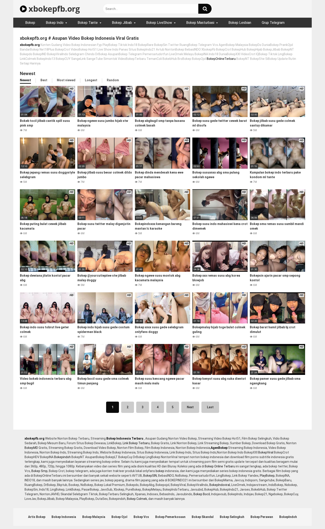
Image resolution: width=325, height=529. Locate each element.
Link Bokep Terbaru (136, 443)
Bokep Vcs (141, 517)
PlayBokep (267, 475)
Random (113, 80)
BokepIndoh (288, 517)
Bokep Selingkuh (232, 517)
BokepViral (265, 452)
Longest (91, 80)
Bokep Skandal (203, 517)
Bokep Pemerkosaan (170, 517)
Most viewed (66, 80)
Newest (25, 80)
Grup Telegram (273, 23)
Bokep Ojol (119, 517)
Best (43, 80)
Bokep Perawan (261, 517)
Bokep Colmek (137, 499)
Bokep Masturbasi (200, 23)
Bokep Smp (39, 471)
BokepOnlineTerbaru (221, 58)
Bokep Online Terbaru (220, 466)
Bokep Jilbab (122, 23)
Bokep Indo (54, 23)
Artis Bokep (36, 517)
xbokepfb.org (53, 8)
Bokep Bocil (201, 494)
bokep (160, 471)
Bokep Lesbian (239, 23)
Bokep (30, 23)
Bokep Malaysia (93, 517)
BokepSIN (150, 475)
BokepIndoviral (219, 485)
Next (190, 407)
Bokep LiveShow (159, 23)
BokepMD (31, 448)
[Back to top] (310, 515)
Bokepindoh (62, 457)
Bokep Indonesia (64, 517)
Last (210, 407)
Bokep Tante (88, 23)
